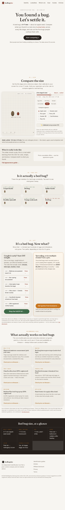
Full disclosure (25, 412)
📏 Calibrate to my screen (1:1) (50, 125)
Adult (47, 103)
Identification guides (39, 461)
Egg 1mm (39, 100)
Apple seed (43, 111)
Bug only (42, 119)
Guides (54, 3)
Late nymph (40, 103)
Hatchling (47, 100)
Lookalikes (33, 3)
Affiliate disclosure (39, 466)
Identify (26, 3)
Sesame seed (53, 111)
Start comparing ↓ (32, 37)
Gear (48, 3)
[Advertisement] (32, 59)
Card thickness (54, 116)
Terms (35, 472)
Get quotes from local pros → (48, 306)
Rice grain (43, 113)
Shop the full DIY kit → (16, 311)
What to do (42, 3)
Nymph (54, 100)
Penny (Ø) (52, 113)
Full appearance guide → (10, 163)
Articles (61, 3)
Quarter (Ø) (43, 116)
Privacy (36, 469)
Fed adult (53, 103)
